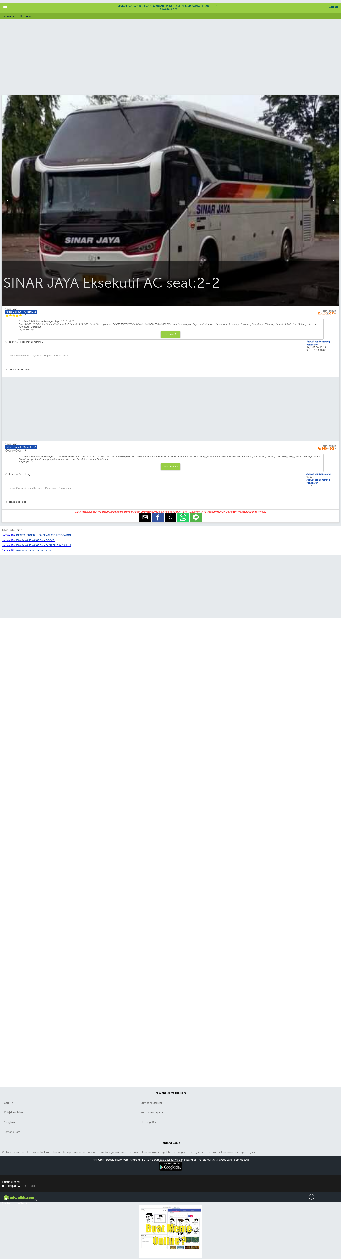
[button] (5, 8)
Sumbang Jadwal (151, 1102)
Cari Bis (333, 6)
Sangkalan (10, 1122)
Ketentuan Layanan (152, 1112)
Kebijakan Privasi (14, 1112)
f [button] (157, 514)
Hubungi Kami (149, 1122)
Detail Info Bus (170, 334)
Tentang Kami (12, 1131)
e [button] (145, 514)
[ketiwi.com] (170, 1257)
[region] (170, 62)
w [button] (183, 514)
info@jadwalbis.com (20, 1185)
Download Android (170, 1173)
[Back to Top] (311, 1198)
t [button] (170, 514)
